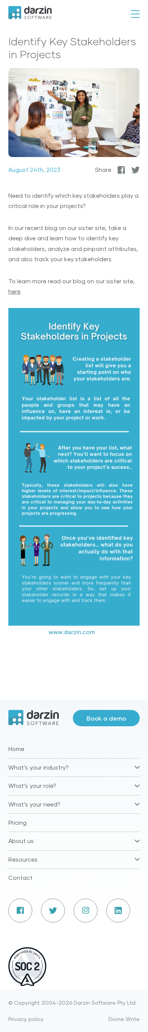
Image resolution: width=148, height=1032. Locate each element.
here (14, 291)
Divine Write (124, 1019)
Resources (23, 859)
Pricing (17, 822)
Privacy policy (26, 1019)
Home (16, 748)
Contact (20, 877)
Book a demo (106, 718)
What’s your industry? (38, 767)
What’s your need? (34, 804)
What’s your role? (32, 785)
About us (21, 840)
